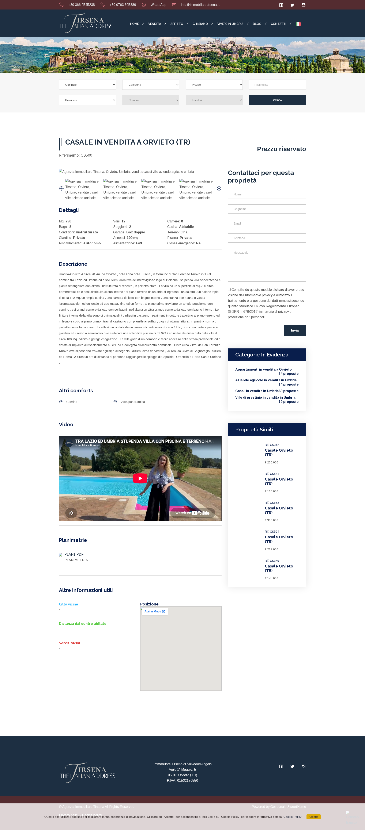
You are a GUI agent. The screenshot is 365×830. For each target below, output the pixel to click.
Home (134, 24)
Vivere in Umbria (230, 24)
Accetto (314, 816)
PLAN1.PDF (73, 554)
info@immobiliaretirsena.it (200, 5)
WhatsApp (158, 5)
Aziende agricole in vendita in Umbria (267, 380)
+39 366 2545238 (81, 5)
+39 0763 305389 (122, 5)
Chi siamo (200, 24)
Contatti (278, 24)
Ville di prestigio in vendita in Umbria (267, 398)
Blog (257, 24)
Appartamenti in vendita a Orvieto (267, 370)
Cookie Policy (292, 816)
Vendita (154, 24)
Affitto (176, 24)
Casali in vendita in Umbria (267, 391)
